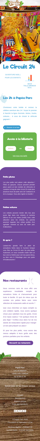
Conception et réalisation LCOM (20, 422)
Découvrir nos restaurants (19, 343)
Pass (30, 148)
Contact (20, 395)
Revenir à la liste (13, 127)
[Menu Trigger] (36, 3)
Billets (10, 148)
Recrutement (20, 398)
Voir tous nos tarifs (20, 156)
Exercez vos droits (26, 430)
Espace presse (20, 401)
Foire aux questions (20, 404)
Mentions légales (14, 427)
